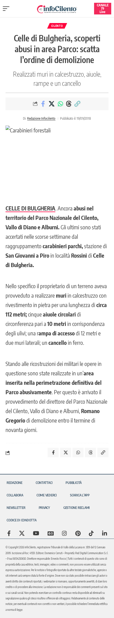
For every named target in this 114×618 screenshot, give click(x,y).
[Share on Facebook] (43, 103)
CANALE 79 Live (102, 8)
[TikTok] (91, 533)
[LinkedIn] (104, 533)
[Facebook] (9, 533)
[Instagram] (64, 533)
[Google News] (50, 533)
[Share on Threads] (69, 103)
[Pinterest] (78, 533)
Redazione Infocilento (41, 118)
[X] (22, 533)
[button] (7, 8)
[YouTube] (36, 533)
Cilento (57, 25)
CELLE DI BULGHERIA (30, 208)
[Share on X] (52, 103)
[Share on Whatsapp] (60, 103)
